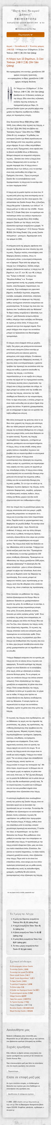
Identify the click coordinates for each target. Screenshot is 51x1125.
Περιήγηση (24, 34)
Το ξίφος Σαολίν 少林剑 (18, 981)
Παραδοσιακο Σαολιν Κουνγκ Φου (22, 23)
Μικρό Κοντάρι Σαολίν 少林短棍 (21, 1011)
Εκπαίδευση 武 (21, 46)
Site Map (32, 29)
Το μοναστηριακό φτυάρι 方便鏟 (21, 993)
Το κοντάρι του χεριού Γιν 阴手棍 (21, 972)
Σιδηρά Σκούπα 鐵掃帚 (18, 996)
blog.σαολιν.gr (34, 1102)
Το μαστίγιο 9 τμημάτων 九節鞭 (21, 984)
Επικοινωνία (22, 29)
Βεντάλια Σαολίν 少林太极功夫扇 (22, 1008)
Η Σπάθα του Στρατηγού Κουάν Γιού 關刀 (24, 990)
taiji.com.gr (10, 1105)
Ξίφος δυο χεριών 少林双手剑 (20, 999)
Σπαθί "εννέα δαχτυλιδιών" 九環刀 (22, 978)
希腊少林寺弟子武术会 (25, 18)
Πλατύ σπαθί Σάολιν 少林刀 (20, 975)
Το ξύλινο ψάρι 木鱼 (17, 987)
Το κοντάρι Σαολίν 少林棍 (19, 969)
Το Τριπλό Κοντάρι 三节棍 (19, 1002)
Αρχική (10, 46)
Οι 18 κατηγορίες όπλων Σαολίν (21, 966)
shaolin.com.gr (22, 1102)
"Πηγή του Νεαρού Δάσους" (25, 12)
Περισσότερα (13, 1071)
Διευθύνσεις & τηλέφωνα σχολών (21, 1094)
